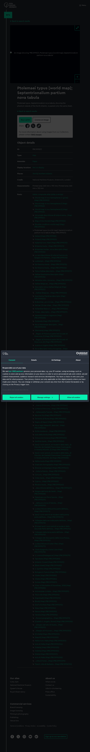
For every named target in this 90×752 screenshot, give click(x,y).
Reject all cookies (16, 397)
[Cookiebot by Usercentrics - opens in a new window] (77, 353)
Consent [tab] (12, 360)
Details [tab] (34, 360)
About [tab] (78, 360)
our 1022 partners (16, 371)
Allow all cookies (73, 397)
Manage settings (43, 397)
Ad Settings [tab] (56, 360)
